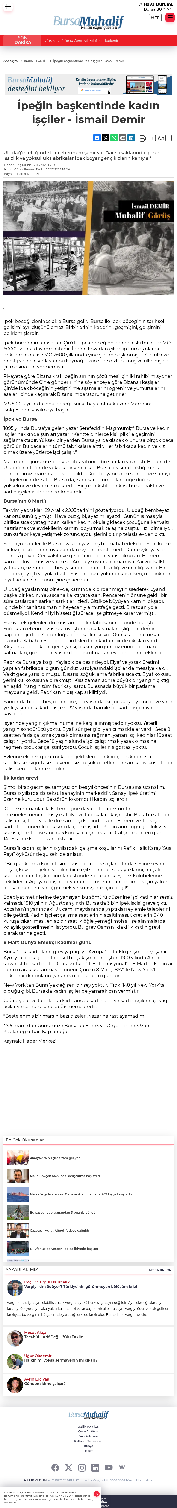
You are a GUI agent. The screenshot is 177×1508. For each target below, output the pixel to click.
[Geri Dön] (8, 6)
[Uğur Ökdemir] (15, 1361)
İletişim (88, 1451)
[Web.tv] (122, 1467)
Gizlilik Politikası (88, 1426)
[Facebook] (55, 1467)
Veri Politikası (88, 1436)
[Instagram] (82, 1467)
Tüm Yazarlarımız (160, 1269)
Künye (88, 1446)
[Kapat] (97, 1493)
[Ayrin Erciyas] (15, 1384)
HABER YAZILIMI (35, 1480)
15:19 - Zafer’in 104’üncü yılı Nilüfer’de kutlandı (83, 40)
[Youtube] (108, 1467)
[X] (68, 1467)
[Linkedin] (95, 1467)
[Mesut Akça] (15, 1338)
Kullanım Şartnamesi (88, 1441)
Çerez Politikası (88, 1431)
